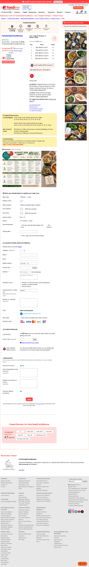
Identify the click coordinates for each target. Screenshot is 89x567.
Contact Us (4, 484)
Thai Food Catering (41, 497)
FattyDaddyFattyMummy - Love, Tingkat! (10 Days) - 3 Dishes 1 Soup (40, 18)
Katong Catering (23, 513)
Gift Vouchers (22, 538)
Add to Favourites (36, 110)
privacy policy (40, 403)
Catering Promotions (24, 481)
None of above (26, 286)
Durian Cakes (5, 555)
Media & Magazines (6, 482)
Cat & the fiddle (40, 534)
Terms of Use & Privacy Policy (77, 490)
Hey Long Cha (58, 539)
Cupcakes (4, 564)
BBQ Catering (5, 523)
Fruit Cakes (4, 556)
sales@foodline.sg (75, 484)
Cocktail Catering (6, 515)
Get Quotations (78, 7)
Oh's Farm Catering (24, 517)
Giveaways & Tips (24, 484)
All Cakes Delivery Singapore (41, 513)
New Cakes (4, 545)
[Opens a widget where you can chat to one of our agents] (82, 564)
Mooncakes (4, 536)
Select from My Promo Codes (30, 342)
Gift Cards (21, 539)
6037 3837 (14, 42)
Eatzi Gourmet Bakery (42, 536)
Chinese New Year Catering (76, 498)
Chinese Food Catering (43, 495)
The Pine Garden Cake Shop (43, 540)
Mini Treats (4, 560)
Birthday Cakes (5, 538)
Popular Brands (5, 541)
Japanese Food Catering (43, 501)
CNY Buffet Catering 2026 (75, 501)
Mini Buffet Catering (24, 501)
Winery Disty (57, 547)
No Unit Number (36, 272)
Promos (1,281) (7, 12)
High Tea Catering (6, 513)
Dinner (24, 197)
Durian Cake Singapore (43, 525)
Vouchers (41, 12)
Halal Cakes (4, 551)
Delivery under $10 (6, 543)
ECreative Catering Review (26, 525)
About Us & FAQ (5, 481)
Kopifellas (57, 541)
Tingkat (25, 12)
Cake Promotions (6, 539)
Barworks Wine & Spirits (61, 545)
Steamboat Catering (6, 525)
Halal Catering (23, 497)
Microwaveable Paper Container (31, 205)
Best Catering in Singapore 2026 (26, 487)
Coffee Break (58, 543)
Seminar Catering (6, 521)
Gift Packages (5, 562)
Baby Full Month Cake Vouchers (25, 535)
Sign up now (58, 1)
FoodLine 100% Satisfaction (31, 313)
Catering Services (73, 496)
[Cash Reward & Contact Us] (68, 12)
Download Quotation (37, 109)
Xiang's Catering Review (26, 527)
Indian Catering (5, 529)
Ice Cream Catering (24, 503)
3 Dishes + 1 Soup (27, 221)
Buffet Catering (72, 494)
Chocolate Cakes (6, 549)
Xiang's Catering (23, 512)
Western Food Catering (43, 499)
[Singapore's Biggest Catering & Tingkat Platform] (10, 9)
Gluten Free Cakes (6, 547)
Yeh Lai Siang (22, 515)
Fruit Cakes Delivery (42, 519)
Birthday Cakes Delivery (43, 515)
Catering (3, 18)
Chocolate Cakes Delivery (43, 517)
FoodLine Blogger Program (8, 501)
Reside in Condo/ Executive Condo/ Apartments (36, 282)
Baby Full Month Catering (8, 517)
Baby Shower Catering (7, 519)
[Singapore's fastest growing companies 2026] (25, 9)
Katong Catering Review (26, 529)
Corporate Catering (6, 512)
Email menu (34, 107)
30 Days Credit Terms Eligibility (42, 487)
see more (21, 470)
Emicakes (39, 538)
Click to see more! (39, 90)
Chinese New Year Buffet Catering (78, 500)
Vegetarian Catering (6, 527)
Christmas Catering (73, 503)
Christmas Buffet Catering (75, 505)
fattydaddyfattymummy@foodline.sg (13, 44)
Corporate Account (41, 481)
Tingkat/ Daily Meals (13, 18)
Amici (20, 523)
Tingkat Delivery (23, 505)
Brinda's (21, 519)
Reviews (59, 12)
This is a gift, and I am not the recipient (33, 235)
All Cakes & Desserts (7, 534)
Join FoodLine (5, 495)
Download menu (36, 105)
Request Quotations (42, 490)
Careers (3, 486)
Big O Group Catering (25, 521)
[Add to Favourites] (54, 37)
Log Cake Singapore (42, 523)
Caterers (17, 12)
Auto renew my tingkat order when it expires (34, 318)
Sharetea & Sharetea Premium (60, 537)
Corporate (51, 12)
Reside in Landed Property (30, 284)
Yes (23, 365)
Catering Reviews (24, 482)
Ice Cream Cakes (6, 553)
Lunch (29, 197)
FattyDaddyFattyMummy (12, 36)
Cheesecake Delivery (42, 521)
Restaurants (33, 12)
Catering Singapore (74, 492)
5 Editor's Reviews (8, 62)
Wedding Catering (24, 499)
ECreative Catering (24, 510)
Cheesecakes (5, 558)
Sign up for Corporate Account (42, 483)
